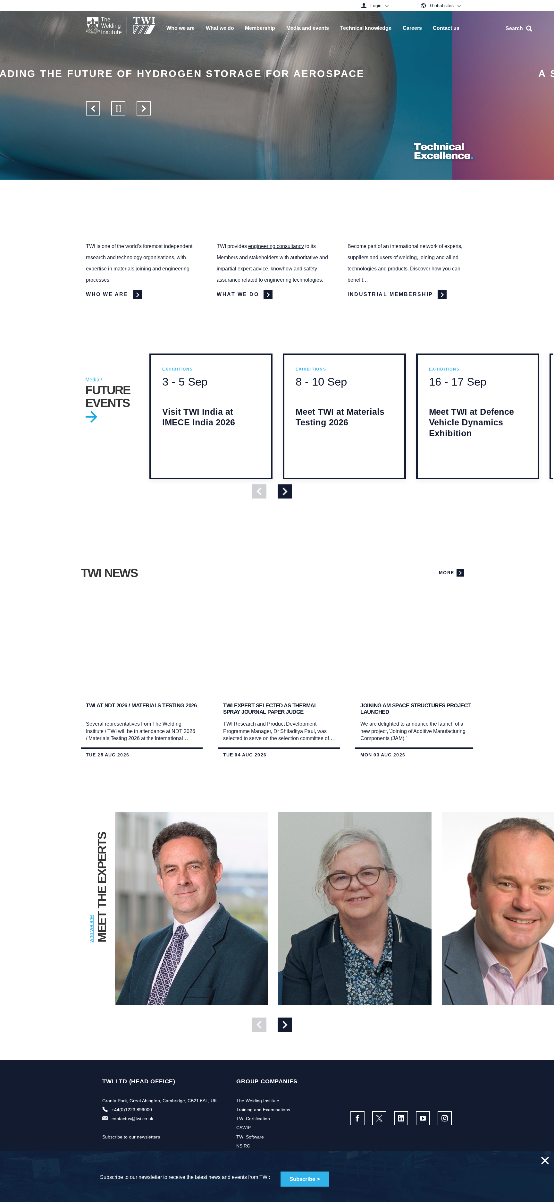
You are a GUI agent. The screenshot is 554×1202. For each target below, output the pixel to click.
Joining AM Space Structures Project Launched (415, 709)
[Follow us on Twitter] (379, 1118)
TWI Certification (253, 1118)
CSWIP (243, 1127)
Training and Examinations (263, 1109)
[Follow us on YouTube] (423, 1118)
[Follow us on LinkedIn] (401, 1118)
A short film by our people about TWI (211, 73)
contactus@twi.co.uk (132, 1118)
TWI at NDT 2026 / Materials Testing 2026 (141, 706)
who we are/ (91, 928)
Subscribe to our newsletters (131, 1136)
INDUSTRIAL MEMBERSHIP (391, 294)
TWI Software (250, 1136)
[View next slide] (285, 491)
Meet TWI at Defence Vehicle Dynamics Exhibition (471, 434)
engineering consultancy (276, 246)
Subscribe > (305, 1179)
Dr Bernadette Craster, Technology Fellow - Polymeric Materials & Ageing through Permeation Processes (354, 1007)
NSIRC (243, 1145)
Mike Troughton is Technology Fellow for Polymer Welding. (186, 1007)
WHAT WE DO (239, 294)
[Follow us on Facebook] (357, 1118)
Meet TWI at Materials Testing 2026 (340, 429)
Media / (93, 379)
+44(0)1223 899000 (132, 1109)
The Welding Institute (257, 1100)
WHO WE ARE (108, 294)
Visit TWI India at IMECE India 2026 (198, 429)
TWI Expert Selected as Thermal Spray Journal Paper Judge (270, 709)
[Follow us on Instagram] (445, 1118)
